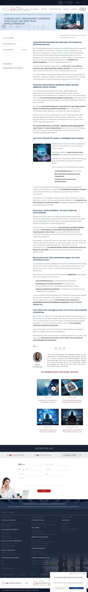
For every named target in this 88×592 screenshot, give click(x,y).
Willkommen (34, 9)
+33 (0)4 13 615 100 (45, 455)
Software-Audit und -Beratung (38, 522)
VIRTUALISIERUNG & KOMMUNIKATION (10, 529)
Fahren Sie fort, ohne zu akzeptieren (77, 573)
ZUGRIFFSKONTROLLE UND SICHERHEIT (10, 557)
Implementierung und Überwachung (40, 545)
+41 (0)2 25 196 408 (18, 455)
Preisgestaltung (55, 9)
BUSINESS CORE (6, 517)
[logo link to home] (44, 583)
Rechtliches (28, 590)
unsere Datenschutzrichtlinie (75, 582)
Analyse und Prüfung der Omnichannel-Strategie (42, 541)
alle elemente (8, 50)
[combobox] (30, 464)
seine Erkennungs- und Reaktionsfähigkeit (71, 227)
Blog (11, 14)
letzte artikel (8, 38)
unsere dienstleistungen (12, 68)
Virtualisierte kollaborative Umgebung (9, 538)
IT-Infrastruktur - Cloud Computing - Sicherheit (11, 522)
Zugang (3, 560)
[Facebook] (55, 348)
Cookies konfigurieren (60, 588)
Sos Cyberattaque (8, 568)
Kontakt (74, 9)
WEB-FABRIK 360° (66, 520)
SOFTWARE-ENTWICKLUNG (38, 520)
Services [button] (44, 9)
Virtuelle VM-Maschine (6, 534)
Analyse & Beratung (66, 522)
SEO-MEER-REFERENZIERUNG (38, 548)
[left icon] (20, 464)
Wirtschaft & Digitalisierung (7, 524)
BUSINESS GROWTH (38, 517)
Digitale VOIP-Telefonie (6, 536)
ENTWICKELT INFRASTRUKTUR (8, 550)
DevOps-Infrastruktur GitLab (7, 555)
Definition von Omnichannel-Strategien (40, 543)
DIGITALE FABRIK (67, 517)
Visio (2, 562)
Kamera (2, 564)
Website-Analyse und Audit (37, 530)
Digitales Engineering (5, 526)
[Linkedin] (64, 348)
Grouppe (66, 9)
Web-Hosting (65, 526)
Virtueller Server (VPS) (6, 532)
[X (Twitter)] (60, 348)
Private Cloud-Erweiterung (7, 547)
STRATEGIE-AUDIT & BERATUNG (8, 520)
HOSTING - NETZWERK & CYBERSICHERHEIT (11, 540)
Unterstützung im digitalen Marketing (70, 528)
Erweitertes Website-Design (38, 532)
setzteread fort (9, 44)
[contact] (26, 583)
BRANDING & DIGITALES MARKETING (40, 537)
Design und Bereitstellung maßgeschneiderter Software (44, 524)
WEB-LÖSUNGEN (35, 527)
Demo (83, 9)
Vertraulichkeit (35, 590)
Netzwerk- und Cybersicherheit (8, 545)
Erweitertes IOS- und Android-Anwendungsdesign (43, 534)
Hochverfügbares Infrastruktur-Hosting (9, 543)
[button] (42, 464)
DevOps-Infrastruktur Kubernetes (8, 553)
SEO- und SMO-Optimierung (68, 530)
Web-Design (64, 524)
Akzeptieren (76, 588)
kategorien (7, 64)
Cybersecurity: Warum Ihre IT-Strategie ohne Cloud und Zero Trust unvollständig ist (33, 14)
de (83, 2)
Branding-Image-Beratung (37, 539)
